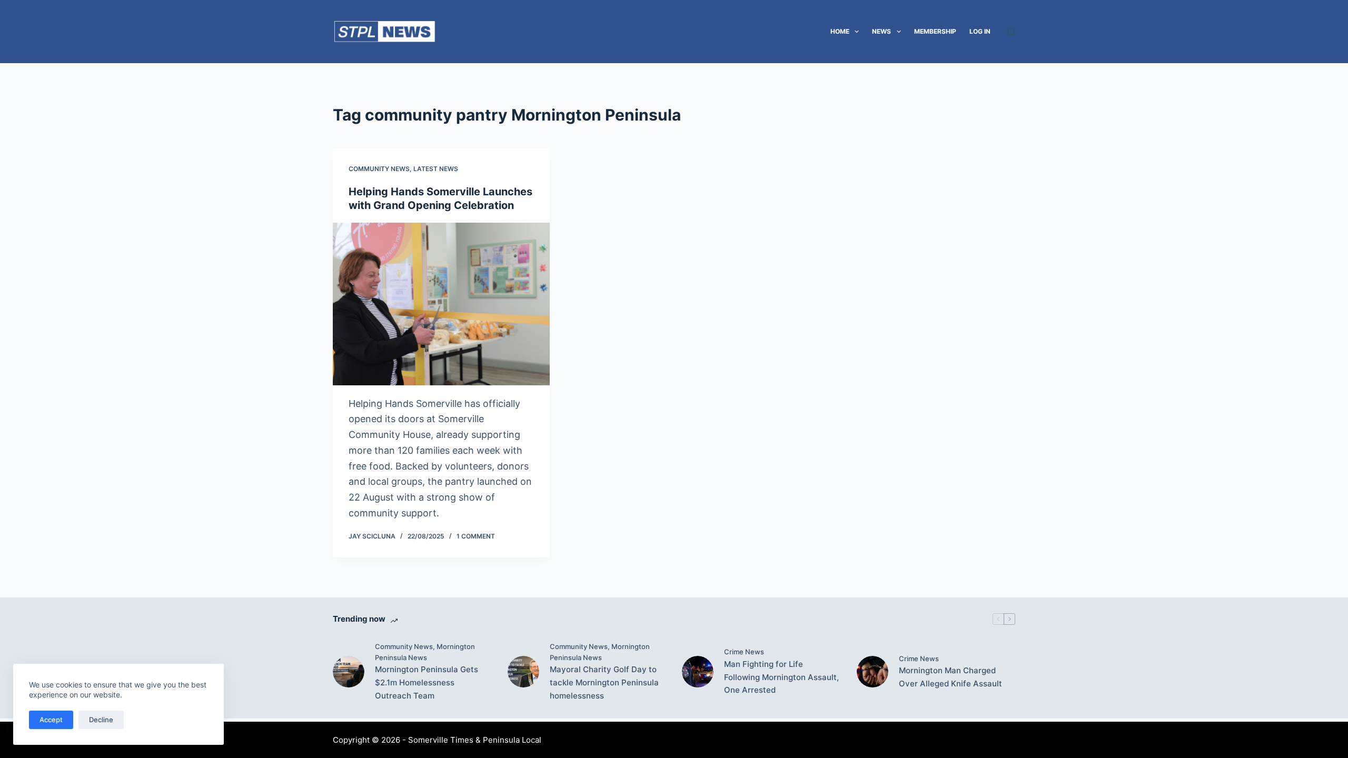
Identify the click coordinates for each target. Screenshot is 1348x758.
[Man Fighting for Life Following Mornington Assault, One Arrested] (697, 671)
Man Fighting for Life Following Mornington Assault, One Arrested (781, 677)
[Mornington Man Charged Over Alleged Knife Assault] (872, 671)
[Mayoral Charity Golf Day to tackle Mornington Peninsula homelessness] (523, 671)
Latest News (435, 169)
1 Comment (476, 536)
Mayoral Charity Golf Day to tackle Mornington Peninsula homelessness (604, 682)
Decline (101, 719)
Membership (935, 31)
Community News (379, 169)
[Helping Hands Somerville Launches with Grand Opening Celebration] (441, 304)
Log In (979, 31)
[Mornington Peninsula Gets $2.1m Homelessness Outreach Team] (348, 671)
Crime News (744, 651)
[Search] (1011, 32)
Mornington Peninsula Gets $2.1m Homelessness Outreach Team (426, 682)
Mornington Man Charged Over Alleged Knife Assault (950, 677)
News (881, 31)
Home (839, 31)
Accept (51, 719)
